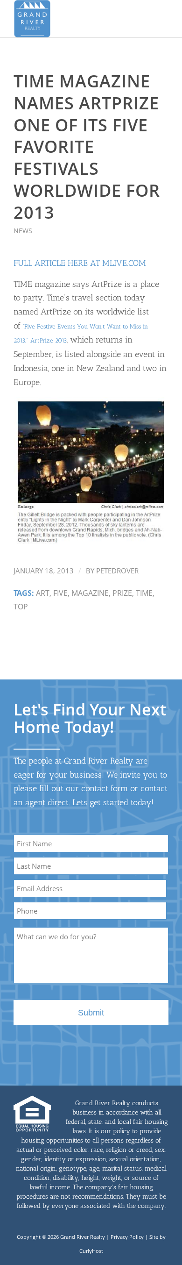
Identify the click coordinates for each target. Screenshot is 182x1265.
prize (122, 593)
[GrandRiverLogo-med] (75, 18)
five (60, 593)
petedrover (117, 570)
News (23, 230)
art (42, 593)
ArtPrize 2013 (48, 340)
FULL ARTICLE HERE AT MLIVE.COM (80, 263)
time (144, 593)
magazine (90, 593)
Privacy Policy (127, 1236)
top (21, 606)
